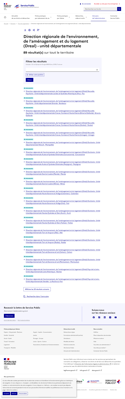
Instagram (110, 317)
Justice (35, 335)
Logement (7, 345)
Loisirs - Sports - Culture (39, 341)
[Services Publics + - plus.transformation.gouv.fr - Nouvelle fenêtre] (113, 382)
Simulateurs (67, 338)
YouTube (116, 317)
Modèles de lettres (69, 341)
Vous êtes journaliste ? (100, 348)
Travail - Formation (9, 341)
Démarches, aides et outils (80, 17)
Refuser (14, 393)
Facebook (94, 317)
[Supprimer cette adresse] (97, 70)
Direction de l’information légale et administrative (92, 364)
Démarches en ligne (69, 332)
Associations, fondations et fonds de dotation (46, 345)
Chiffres (96, 332)
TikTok (99, 317)
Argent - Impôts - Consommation (42, 332)
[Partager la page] (34, 30)
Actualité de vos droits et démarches (21, 17)
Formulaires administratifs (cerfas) (73, 335)
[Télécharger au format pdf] (25, 30)
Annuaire (13, 24)
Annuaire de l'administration (72, 351)
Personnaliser (23, 393)
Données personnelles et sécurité (77, 390)
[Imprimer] (29, 30)
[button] (38, 30)
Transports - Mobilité (10, 348)
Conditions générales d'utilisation (98, 390)
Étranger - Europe (38, 338)
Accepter (6, 393)
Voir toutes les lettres (24, 320)
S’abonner (9, 316)
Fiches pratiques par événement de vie (42, 17)
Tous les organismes (23, 24)
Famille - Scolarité (9, 335)
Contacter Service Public (115, 17)
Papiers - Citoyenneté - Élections (13, 332)
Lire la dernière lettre (10, 320)
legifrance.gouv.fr (69, 370)
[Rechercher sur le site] (119, 9)
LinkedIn (105, 317)
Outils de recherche (69, 345)
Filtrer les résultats (44, 62)
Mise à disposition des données (102, 335)
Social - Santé (8, 338)
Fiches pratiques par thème (62, 17)
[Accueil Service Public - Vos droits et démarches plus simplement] (27, 8)
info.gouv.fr (84, 370)
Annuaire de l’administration (98, 17)
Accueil (6, 24)
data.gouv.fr (96, 370)
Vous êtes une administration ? (102, 345)
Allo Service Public (69, 348)
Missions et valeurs (99, 338)
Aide (95, 341)
